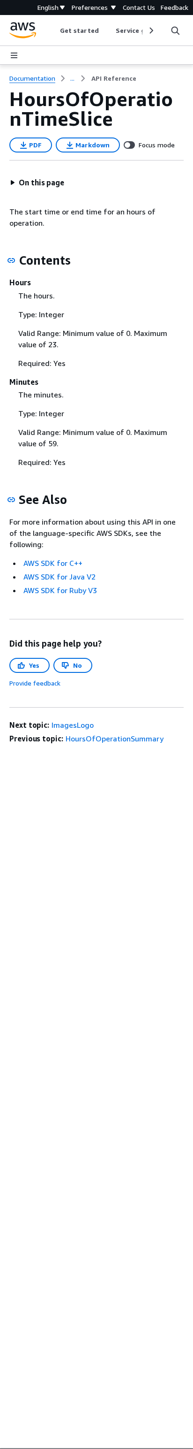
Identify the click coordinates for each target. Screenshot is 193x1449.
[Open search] (175, 30)
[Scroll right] (150, 30)
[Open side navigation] (14, 55)
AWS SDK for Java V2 (59, 576)
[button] (37, 182)
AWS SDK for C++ (52, 563)
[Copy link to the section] (11, 260)
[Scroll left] (53, 30)
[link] (113, 78)
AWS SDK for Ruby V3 (60, 590)
